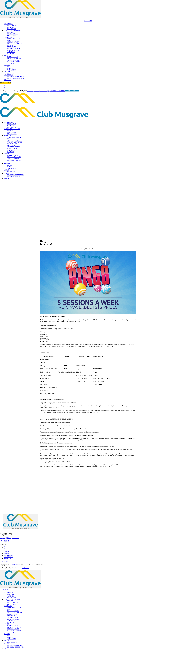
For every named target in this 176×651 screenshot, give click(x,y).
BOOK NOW (88, 21)
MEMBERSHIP (8, 75)
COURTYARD (11, 35)
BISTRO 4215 (11, 25)
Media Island (25, 568)
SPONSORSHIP (12, 73)
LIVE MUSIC (11, 47)
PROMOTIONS (12, 45)
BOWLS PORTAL (5, 83)
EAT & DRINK (8, 24)
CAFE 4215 (10, 27)
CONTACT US (4, 561)
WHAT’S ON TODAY (14, 38)
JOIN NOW (10, 63)
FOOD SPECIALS (13, 50)
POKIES (10, 68)
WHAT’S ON (8, 37)
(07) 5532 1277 (51, 91)
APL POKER (11, 52)
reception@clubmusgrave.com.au (37, 91)
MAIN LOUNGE (12, 34)
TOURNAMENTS (13, 60)
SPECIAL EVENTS (13, 42)
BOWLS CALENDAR (14, 58)
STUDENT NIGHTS (13, 48)
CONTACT (7, 80)
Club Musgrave (15, 565)
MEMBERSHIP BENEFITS (15, 76)
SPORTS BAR (11, 29)
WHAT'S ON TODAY (72, 91)
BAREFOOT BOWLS (14, 62)
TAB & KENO (11, 70)
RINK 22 (10, 32)
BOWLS (6, 55)
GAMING (7, 65)
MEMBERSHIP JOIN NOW (15, 78)
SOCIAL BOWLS (12, 57)
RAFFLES (10, 53)
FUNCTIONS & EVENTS (12, 30)
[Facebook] (4, 86)
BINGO (9, 40)
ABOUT (6, 71)
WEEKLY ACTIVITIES (14, 43)
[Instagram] (4, 87)
